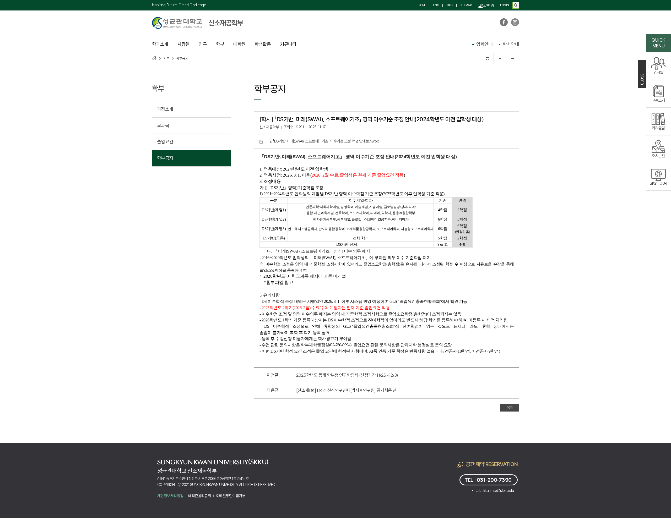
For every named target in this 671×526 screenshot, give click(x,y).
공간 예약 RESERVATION (492, 464)
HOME (422, 5)
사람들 (183, 44)
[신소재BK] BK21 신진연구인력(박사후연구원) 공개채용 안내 (348, 390)
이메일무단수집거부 (230, 496)
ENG (436, 5)
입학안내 (484, 44)
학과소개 (160, 44)
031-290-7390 (494, 480)
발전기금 (489, 6)
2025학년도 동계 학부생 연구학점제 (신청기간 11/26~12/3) (347, 375)
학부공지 (165, 158)
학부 (220, 44)
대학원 (239, 44)
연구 (203, 44)
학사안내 (511, 44)
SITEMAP (465, 5)
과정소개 (165, 109)
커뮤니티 (288, 44)
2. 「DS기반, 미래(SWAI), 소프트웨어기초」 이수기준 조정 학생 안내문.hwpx (323, 141)
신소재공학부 (225, 23)
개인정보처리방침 (170, 496)
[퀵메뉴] (642, 74)
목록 (510, 408)
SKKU (449, 5)
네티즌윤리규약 (199, 496)
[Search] (515, 5)
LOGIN (504, 5)
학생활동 (263, 44)
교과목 (163, 125)
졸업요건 (165, 141)
